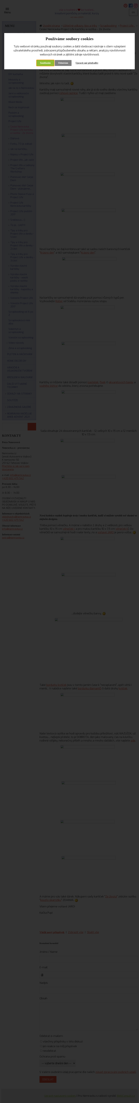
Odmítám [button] (63, 63)
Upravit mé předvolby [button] (87, 63)
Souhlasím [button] (45, 63)
